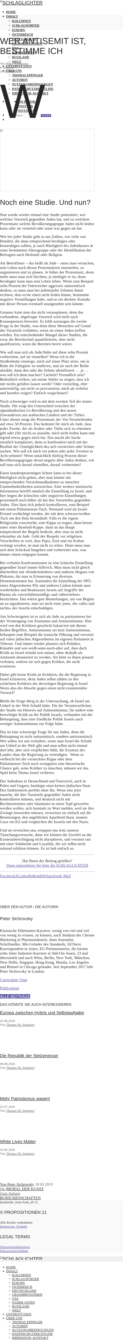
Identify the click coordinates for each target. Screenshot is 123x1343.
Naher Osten (23, 1302)
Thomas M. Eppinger (20, 1025)
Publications (9, 988)
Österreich (22, 34)
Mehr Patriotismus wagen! (25, 1098)
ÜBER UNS (14, 1318)
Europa (18, 30)
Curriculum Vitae (13, 980)
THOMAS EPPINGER (27, 1322)
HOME (11, 12)
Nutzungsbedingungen (15, 1247)
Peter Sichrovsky (17, 63)
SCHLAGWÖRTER (25, 25)
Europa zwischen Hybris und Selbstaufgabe (42, 1012)
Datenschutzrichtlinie (14, 1251)
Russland (20, 1306)
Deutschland (24, 1290)
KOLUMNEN (21, 21)
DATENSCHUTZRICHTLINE (32, 1334)
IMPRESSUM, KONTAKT (30, 1338)
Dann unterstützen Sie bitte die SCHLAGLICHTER (47, 865)
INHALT (12, 16)
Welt (16, 1310)
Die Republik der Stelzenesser (29, 1055)
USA (15, 1298)
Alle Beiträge (15, 996)
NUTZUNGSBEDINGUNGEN (33, 1330)
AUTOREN (20, 1326)
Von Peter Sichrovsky (17, 1184)
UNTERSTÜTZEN (18, 1314)
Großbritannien (27, 1294)
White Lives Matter (18, 1141)
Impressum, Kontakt (13, 1226)
